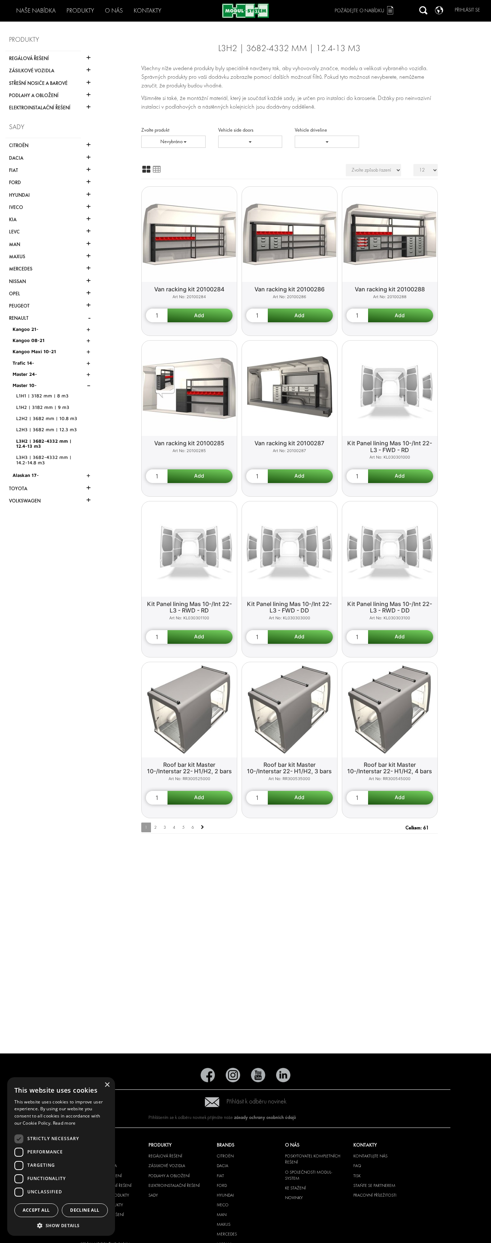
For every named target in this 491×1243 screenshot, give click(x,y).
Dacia (222, 1165)
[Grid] (146, 169)
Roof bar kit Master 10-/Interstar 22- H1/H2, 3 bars (289, 768)
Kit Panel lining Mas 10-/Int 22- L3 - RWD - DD (389, 607)
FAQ (357, 1165)
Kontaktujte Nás (370, 1155)
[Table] (157, 169)
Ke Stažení (295, 1187)
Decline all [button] (84, 1210)
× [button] (107, 1085)
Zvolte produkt (155, 130)
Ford (222, 1185)
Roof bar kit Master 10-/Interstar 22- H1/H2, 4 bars (389, 768)
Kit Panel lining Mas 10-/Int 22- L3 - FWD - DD (289, 607)
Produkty (80, 10)
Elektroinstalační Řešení (174, 1185)
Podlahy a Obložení (169, 1175)
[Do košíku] (200, 315)
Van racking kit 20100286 (289, 289)
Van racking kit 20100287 (289, 443)
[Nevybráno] (250, 142)
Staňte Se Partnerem (374, 1185)
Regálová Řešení (165, 1155)
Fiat (220, 1175)
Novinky (294, 1197)
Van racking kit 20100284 (189, 289)
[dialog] (61, 1156)
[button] (61, 1225)
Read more (64, 1123)
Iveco (223, 1204)
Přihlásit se (467, 10)
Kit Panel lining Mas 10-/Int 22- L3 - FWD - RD (389, 447)
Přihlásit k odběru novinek (256, 1101)
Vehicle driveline (311, 130)
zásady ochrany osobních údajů (265, 1117)
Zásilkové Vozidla (166, 1165)
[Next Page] (202, 827)
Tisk (357, 1175)
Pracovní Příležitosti (374, 1195)
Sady (153, 1195)
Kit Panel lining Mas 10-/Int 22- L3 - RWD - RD (189, 607)
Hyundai (225, 1195)
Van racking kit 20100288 (390, 289)
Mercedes (227, 1234)
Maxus (223, 1224)
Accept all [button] (36, 1210)
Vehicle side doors (235, 130)
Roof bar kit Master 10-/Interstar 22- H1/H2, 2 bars (189, 768)
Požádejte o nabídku (359, 11)
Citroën (225, 1155)
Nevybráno (172, 141)
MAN (221, 1214)
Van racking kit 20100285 (189, 443)
